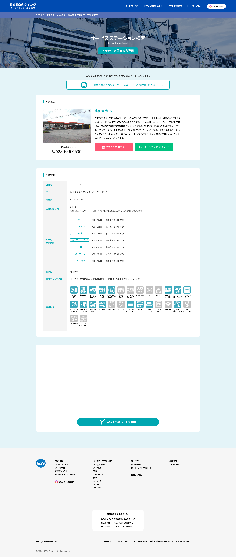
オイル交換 (97, 487)
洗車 (95, 477)
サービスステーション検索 (54, 15)
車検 (95, 471)
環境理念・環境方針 (181, 541)
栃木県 (71, 15)
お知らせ (173, 460)
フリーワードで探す (62, 464)
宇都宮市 (81, 15)
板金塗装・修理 (99, 464)
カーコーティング (99, 474)
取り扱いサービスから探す (65, 474)
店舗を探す (60, 460)
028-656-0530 (76, 199)
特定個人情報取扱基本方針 (160, 541)
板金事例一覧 (136, 464)
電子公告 (107, 541)
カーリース (97, 481)
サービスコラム (194, 6)
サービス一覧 (131, 6)
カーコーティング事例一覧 (141, 468)
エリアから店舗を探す (152, 6)
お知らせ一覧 (174, 464)
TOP (38, 15)
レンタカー (97, 484)
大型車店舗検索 (174, 6)
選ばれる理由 (137, 475)
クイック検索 (60, 468)
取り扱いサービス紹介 (103, 460)
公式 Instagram (217, 6)
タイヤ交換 (97, 468)
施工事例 (135, 460)
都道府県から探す (62, 471)
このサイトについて (121, 541)
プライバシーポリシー (139, 541)
